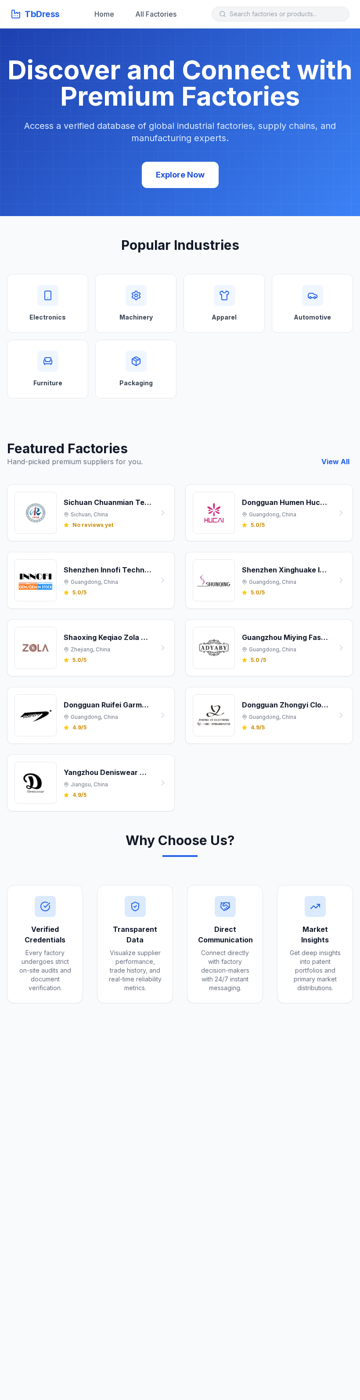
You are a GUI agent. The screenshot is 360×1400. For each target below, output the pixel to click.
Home (104, 14)
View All (335, 461)
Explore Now (180, 174)
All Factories (155, 14)
